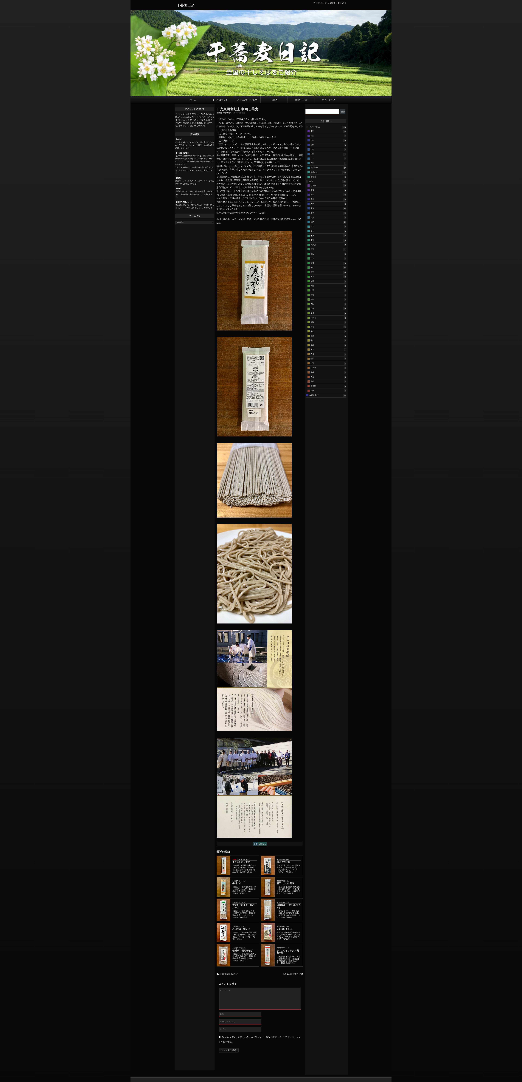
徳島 (312, 345)
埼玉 (312, 231)
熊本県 (313, 368)
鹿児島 (313, 386)
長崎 (312, 372)
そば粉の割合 (314, 127)
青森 (312, 190)
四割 (312, 158)
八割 (312, 140)
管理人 (274, 99)
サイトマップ (328, 99)
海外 (312, 390)
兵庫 (312, 308)
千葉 (312, 235)
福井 (312, 263)
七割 (312, 145)
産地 (311, 181)
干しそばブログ (220, 99)
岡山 (312, 331)
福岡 (312, 358)
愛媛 (312, 354)
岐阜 (312, 276)
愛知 (312, 286)
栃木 (312, 222)
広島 (312, 336)
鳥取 (312, 322)
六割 (312, 149)
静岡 (312, 281)
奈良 (312, 313)
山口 (312, 340)
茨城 (312, 217)
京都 (312, 299)
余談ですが (313, 395)
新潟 (312, 249)
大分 (312, 377)
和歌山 (313, 317)
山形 (312, 208)
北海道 (313, 185)
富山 (312, 254)
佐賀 (312, 363)
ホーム (193, 99)
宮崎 (312, 381)
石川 (312, 258)
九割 (312, 136)
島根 (312, 326)
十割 (312, 131)
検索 (343, 112)
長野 (312, 272)
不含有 (313, 177)
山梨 (312, 267)
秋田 (312, 204)
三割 (312, 163)
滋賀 (312, 295)
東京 (312, 240)
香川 (312, 349)
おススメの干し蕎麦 (247, 99)
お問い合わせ (301, 99)
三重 (312, 290)
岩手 (312, 194)
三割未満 (314, 167)
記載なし (314, 172)
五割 (312, 154)
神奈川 (313, 244)
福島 (312, 213)
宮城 (312, 199)
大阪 (312, 304)
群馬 (312, 226)
